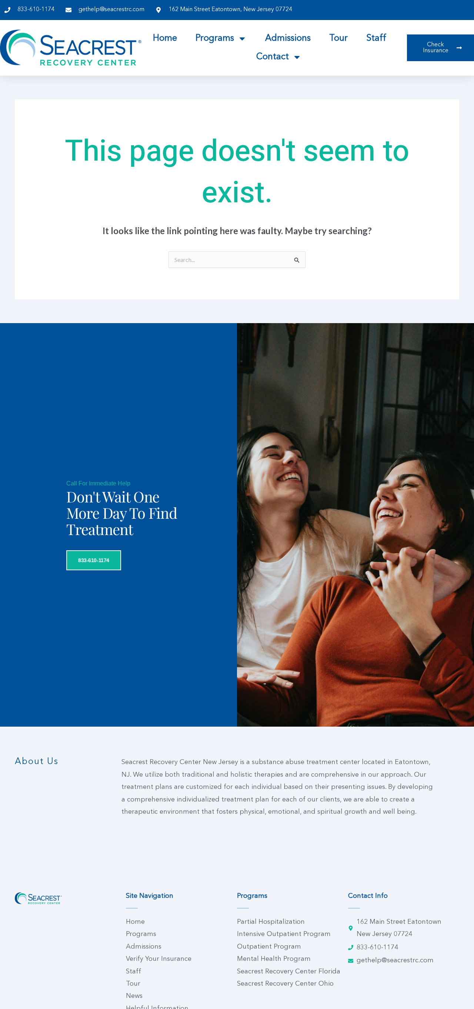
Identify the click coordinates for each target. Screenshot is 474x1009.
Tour (338, 38)
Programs (215, 38)
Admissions (288, 38)
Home (165, 38)
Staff (376, 38)
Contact (272, 57)
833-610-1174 (93, 560)
